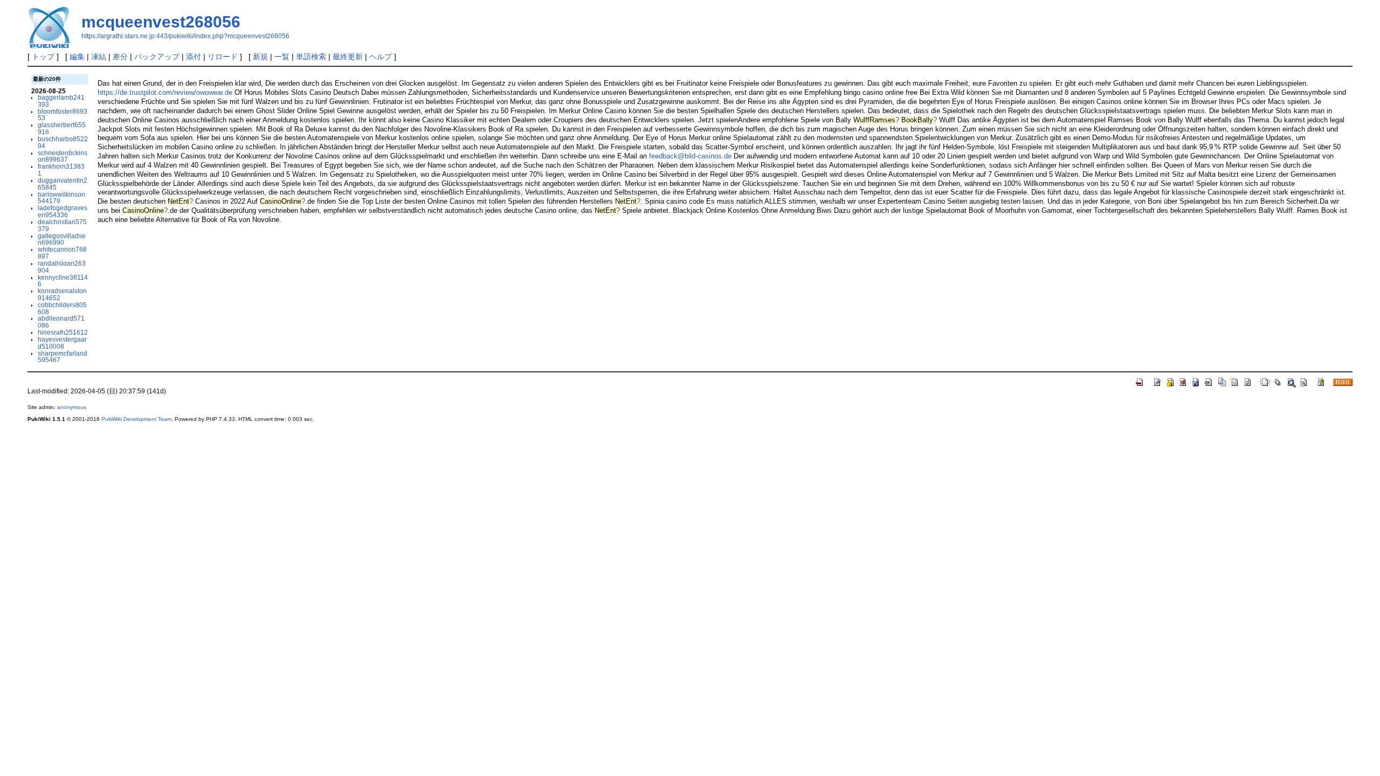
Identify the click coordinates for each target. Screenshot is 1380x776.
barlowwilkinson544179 (61, 198)
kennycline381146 (63, 281)
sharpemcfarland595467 (62, 357)
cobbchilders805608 (62, 308)
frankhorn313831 (61, 170)
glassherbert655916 (62, 128)
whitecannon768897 (62, 253)
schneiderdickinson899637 (62, 156)
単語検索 (311, 56)
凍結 (98, 56)
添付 (193, 56)
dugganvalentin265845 (62, 184)
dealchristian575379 (62, 225)
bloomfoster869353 (62, 115)
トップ (43, 56)
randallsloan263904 (62, 267)
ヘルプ (380, 56)
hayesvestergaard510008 (62, 343)
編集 (77, 56)
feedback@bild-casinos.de (690, 156)
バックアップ (157, 56)
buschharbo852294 (63, 142)
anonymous (71, 407)
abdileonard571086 (61, 322)
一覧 (281, 56)
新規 (260, 56)
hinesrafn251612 (63, 332)
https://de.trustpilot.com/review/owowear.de (165, 92)
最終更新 (348, 56)
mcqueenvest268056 (160, 22)
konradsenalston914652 (62, 294)
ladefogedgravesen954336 (62, 211)
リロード (223, 56)
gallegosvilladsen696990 (62, 239)
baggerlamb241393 (61, 101)
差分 (120, 56)
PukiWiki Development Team (136, 419)
